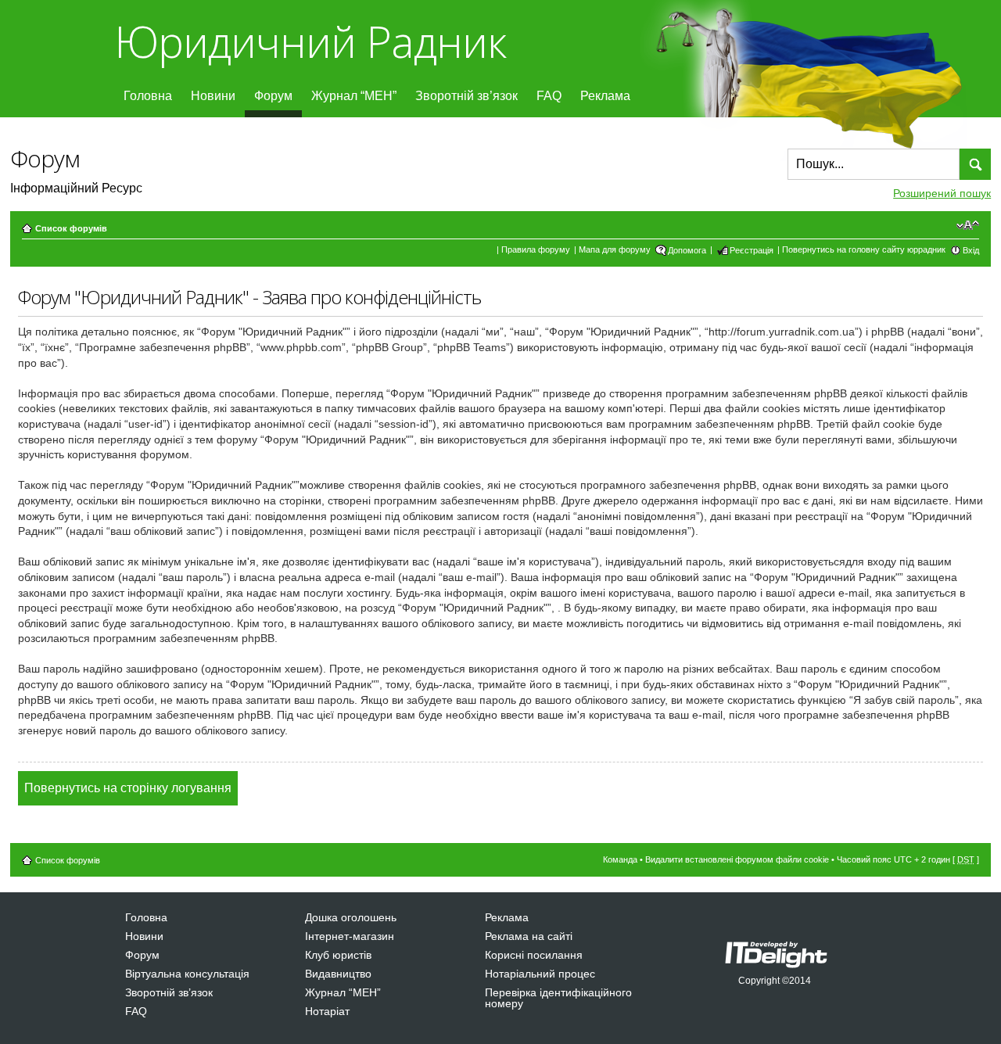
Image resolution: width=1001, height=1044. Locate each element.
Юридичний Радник (310, 41)
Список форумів (71, 228)
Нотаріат (327, 1011)
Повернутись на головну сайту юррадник (863, 249)
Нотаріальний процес (540, 973)
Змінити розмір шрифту (967, 225)
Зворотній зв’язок (466, 95)
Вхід (971, 250)
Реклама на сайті (528, 936)
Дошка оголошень (350, 917)
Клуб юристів (338, 955)
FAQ (548, 95)
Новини (213, 95)
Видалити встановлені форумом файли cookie (737, 859)
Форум (273, 95)
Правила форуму (535, 249)
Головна (148, 95)
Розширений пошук (942, 193)
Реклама (605, 95)
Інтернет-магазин (349, 936)
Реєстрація (751, 250)
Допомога (687, 250)
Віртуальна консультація (187, 973)
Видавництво (338, 973)
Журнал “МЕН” (353, 95)
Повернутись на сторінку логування (127, 788)
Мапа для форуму (615, 249)
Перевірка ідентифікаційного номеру (558, 998)
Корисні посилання (534, 955)
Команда (620, 859)
